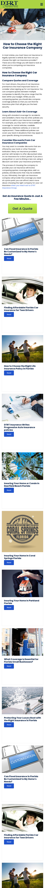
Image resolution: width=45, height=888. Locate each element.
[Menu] (41, 4)
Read (9, 258)
